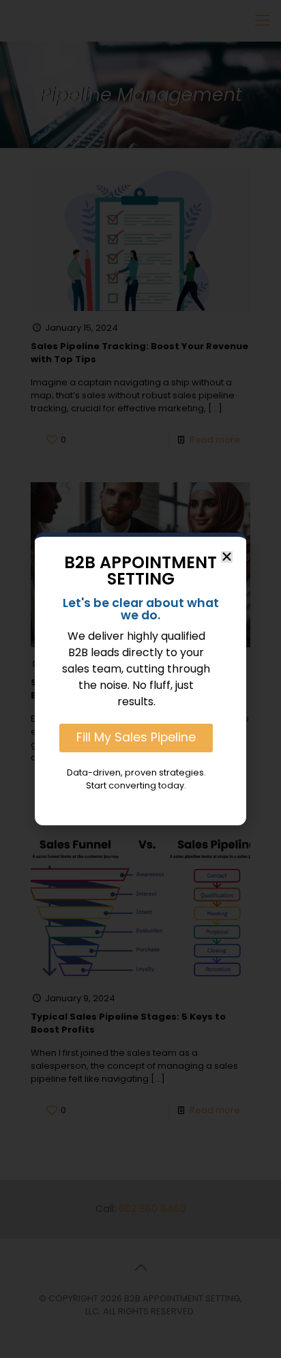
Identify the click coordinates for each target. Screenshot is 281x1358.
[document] (140, 679)
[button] (227, 557)
